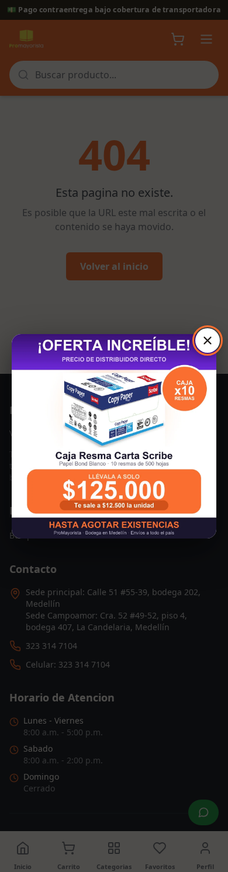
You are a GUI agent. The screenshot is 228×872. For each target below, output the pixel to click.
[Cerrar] (207, 340)
